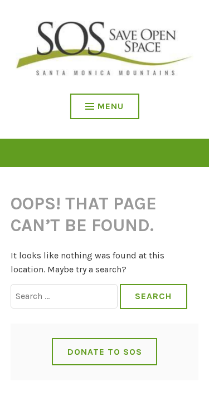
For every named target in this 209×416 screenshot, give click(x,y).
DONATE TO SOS (104, 351)
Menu (111, 106)
